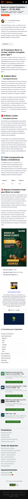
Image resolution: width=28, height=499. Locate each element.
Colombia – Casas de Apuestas (8, 459)
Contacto (16, 496)
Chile (3, 342)
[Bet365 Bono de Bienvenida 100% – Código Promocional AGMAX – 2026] (2, 375)
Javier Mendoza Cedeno (14, 20)
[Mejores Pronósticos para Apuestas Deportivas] (7, 1)
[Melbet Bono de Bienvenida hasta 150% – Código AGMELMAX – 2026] (2, 402)
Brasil (3, 340)
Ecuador (4, 347)
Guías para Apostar (5, 465)
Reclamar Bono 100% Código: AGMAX (14, 382)
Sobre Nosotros (6, 494)
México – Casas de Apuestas (8, 461)
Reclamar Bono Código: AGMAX (13, 421)
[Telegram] (9, 310)
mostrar (10, 44)
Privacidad (12, 496)
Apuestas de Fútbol (13, 11)
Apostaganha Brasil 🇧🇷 (6, 472)
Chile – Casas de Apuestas (7, 457)
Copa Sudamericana (5, 356)
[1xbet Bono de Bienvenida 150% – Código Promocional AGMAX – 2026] (2, 388)
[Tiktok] (16, 310)
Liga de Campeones (6, 358)
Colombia (4, 344)
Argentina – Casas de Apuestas (8, 452)
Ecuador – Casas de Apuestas (8, 454)
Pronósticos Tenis (5, 437)
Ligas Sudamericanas (6, 336)
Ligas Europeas (21, 11)
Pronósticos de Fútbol (6, 432)
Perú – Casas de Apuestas (7, 463)
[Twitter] (15, 310)
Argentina (4, 338)
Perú (3, 351)
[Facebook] (13, 310)
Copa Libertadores (5, 353)
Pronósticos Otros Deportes (8, 441)
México (4, 349)
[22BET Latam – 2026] (2, 416)
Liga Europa (4, 360)
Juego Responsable (15, 494)
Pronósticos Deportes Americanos (9, 439)
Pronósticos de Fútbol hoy (7, 334)
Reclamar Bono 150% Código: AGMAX (14, 395)
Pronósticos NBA (5, 435)
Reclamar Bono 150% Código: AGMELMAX (15, 409)
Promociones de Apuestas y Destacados (11, 450)
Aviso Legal (22, 494)
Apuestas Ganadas (4, 11)
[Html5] (18, 310)
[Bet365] (14, 249)
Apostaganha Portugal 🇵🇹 (7, 474)
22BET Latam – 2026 (10, 413)
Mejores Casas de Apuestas (8, 448)
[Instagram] (11, 310)
